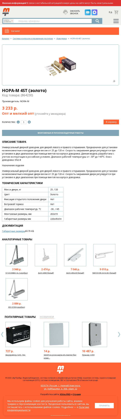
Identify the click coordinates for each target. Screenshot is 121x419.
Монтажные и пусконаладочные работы (61, 133)
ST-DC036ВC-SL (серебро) (17, 273)
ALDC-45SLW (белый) (75, 273)
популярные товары (20, 317)
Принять (104, 405)
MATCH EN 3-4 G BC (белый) (104, 273)
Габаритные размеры (13, 231)
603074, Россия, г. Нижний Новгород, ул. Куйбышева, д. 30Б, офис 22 (61, 387)
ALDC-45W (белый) (46, 273)
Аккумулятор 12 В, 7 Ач (15, 355)
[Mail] (88, 12)
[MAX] (94, 12)
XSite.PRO (65, 394)
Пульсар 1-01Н (88, 355)
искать (7, 21)
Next (119, 334)
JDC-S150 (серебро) (16, 307)
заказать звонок (74, 12)
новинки (47, 317)
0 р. (110, 11)
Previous (2, 334)
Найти (97, 21)
